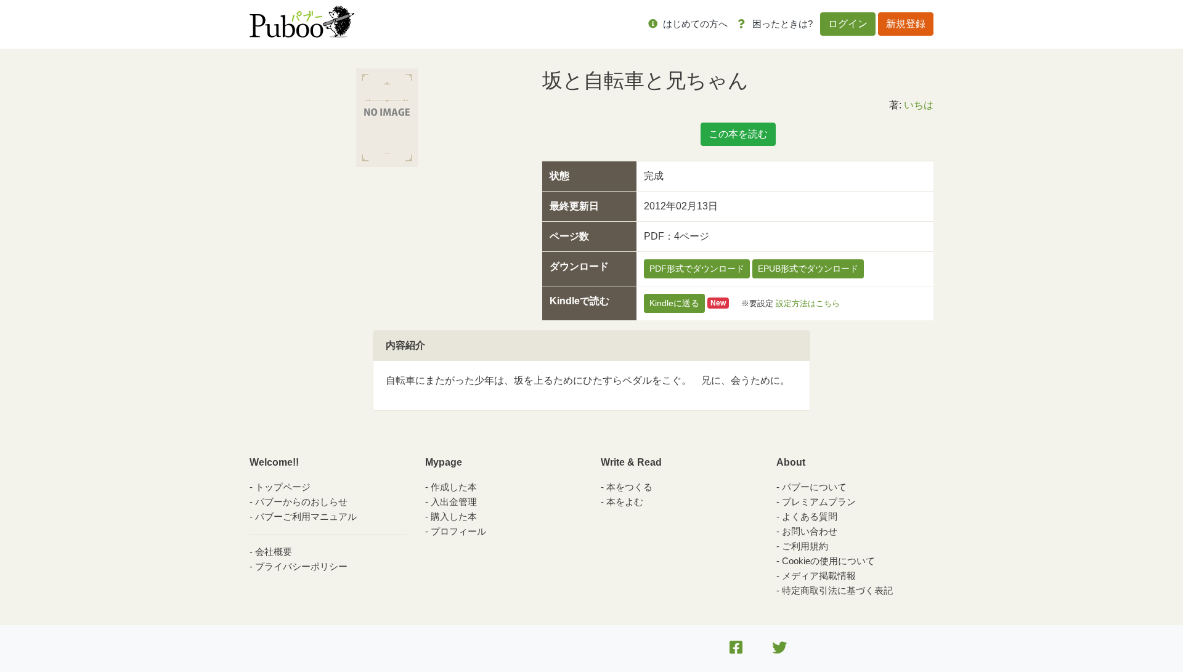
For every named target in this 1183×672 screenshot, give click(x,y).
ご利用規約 (805, 546)
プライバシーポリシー (301, 566)
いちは (918, 105)
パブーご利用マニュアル (306, 516)
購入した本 (454, 516)
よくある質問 (809, 516)
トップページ (283, 487)
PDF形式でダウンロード (696, 268)
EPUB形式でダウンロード (808, 268)
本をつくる (629, 487)
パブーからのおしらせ (301, 501)
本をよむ (624, 501)
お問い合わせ (809, 531)
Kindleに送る (674, 303)
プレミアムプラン (819, 501)
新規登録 (905, 23)
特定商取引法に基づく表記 (837, 590)
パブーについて (814, 487)
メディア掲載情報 (819, 575)
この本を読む (738, 134)
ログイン (848, 23)
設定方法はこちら (808, 302)
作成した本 (454, 487)
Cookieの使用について (828, 561)
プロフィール (458, 531)
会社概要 (273, 551)
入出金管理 (454, 501)
